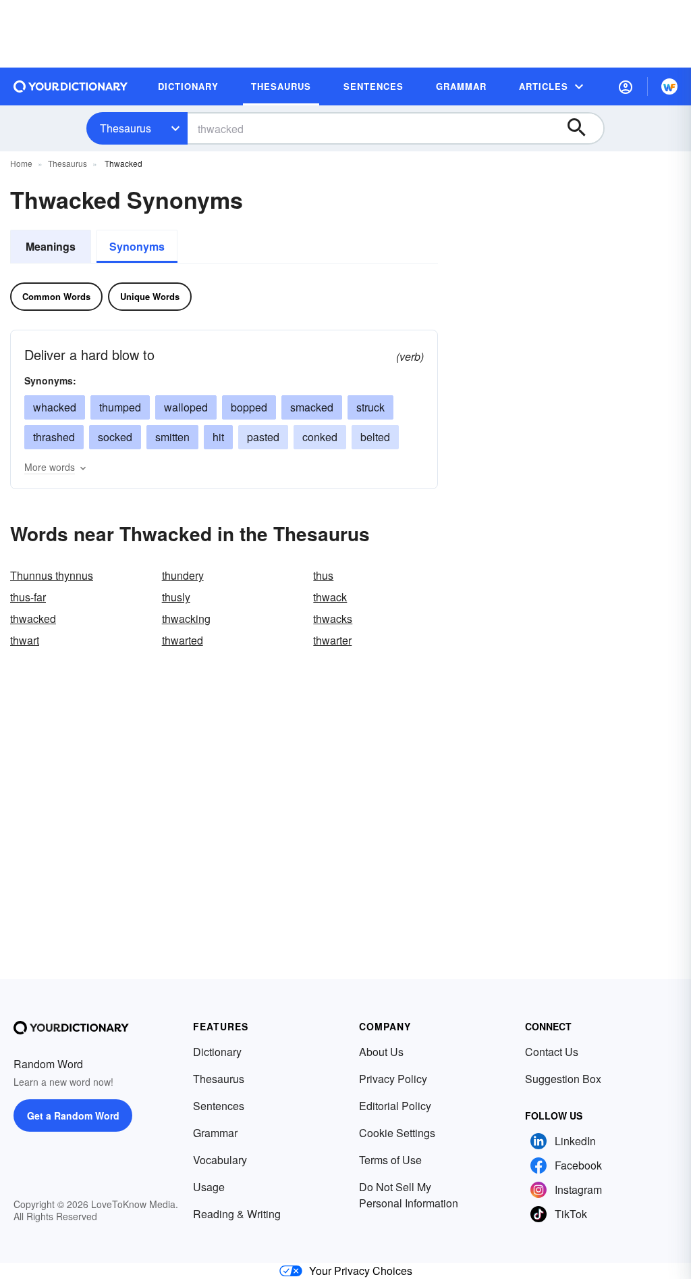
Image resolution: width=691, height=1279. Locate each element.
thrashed (54, 437)
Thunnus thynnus (51, 575)
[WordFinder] (669, 86)
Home (21, 163)
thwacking (186, 618)
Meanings (51, 246)
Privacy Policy (393, 1078)
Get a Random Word (73, 1115)
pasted (263, 437)
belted (375, 437)
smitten (172, 437)
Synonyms (137, 246)
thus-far (28, 597)
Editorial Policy (395, 1105)
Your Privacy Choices (360, 1270)
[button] (625, 86)
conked (319, 437)
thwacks (332, 618)
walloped (186, 407)
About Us (381, 1051)
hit (218, 437)
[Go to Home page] (70, 86)
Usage (209, 1187)
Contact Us (551, 1051)
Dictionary (217, 1051)
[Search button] (583, 128)
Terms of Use (390, 1160)
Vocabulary (220, 1160)
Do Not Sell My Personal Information (408, 1195)
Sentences (218, 1105)
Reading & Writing (237, 1214)
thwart (24, 640)
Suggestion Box (563, 1078)
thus (323, 575)
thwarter (332, 640)
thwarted (182, 640)
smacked (311, 407)
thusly (176, 597)
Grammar (215, 1132)
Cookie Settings (397, 1132)
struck (370, 407)
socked (115, 437)
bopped (249, 407)
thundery (183, 575)
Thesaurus (125, 128)
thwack (330, 597)
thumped (120, 407)
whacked (54, 407)
